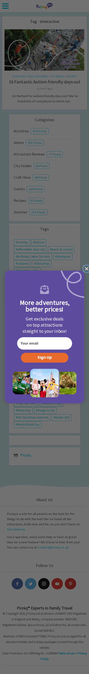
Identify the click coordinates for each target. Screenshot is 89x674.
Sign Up (44, 357)
